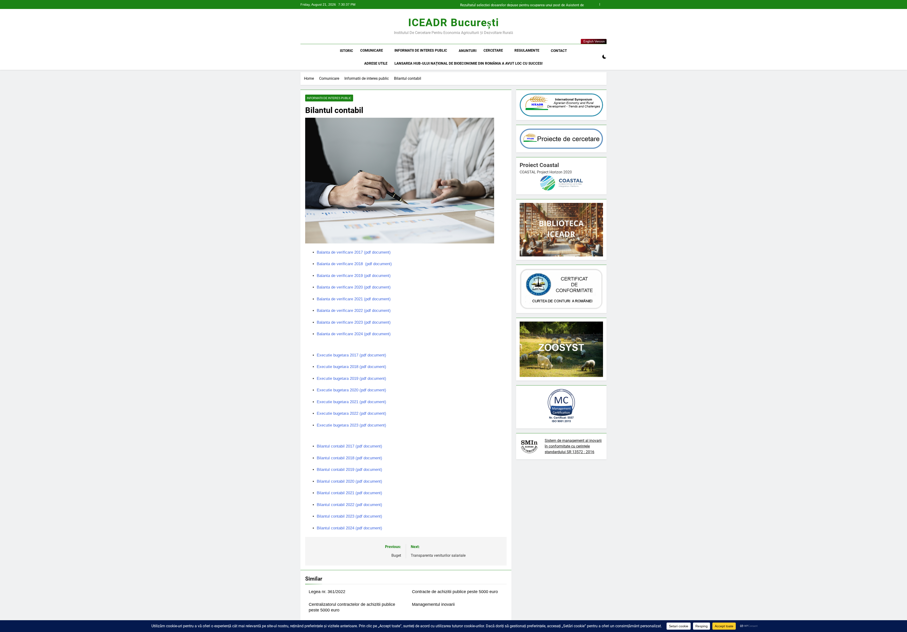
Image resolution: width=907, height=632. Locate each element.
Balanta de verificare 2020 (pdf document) (354, 287)
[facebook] (303, 26)
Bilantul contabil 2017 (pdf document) (349, 446)
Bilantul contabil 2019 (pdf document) (349, 469)
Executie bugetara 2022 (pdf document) (351, 413)
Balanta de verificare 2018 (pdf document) (354, 264)
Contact (559, 51)
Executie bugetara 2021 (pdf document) (351, 402)
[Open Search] (596, 57)
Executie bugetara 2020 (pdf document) (351, 390)
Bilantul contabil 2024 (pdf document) (349, 528)
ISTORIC (346, 51)
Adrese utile (375, 63)
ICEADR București (453, 22)
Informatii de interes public (420, 50)
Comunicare (371, 50)
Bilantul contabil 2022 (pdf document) (349, 504)
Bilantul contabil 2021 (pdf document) (349, 493)
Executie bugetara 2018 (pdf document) (351, 366)
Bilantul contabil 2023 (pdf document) (349, 516)
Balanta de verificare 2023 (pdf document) (354, 322)
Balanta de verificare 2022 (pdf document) (354, 310)
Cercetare (493, 50)
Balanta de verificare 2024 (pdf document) (354, 334)
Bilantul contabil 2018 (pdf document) (349, 458)
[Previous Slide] (596, 4)
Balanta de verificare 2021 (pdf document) (354, 299)
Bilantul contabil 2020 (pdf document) (349, 481)
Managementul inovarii (433, 604)
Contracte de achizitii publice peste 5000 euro (455, 591)
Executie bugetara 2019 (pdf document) (351, 378)
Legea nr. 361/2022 (327, 591)
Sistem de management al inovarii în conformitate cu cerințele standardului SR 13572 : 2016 (573, 446)
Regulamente (526, 50)
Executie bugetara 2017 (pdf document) (351, 355)
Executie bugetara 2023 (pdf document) (351, 425)
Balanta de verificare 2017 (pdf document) (354, 252)
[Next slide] (603, 4)
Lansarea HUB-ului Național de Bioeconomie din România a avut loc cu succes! (468, 63)
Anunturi (467, 51)
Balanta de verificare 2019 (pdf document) (354, 275)
